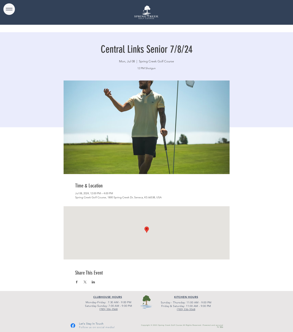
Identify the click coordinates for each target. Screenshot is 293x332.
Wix (221, 327)
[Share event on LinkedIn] (93, 282)
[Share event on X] (85, 282)
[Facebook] (73, 326)
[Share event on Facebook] (76, 282)
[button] (9, 9)
